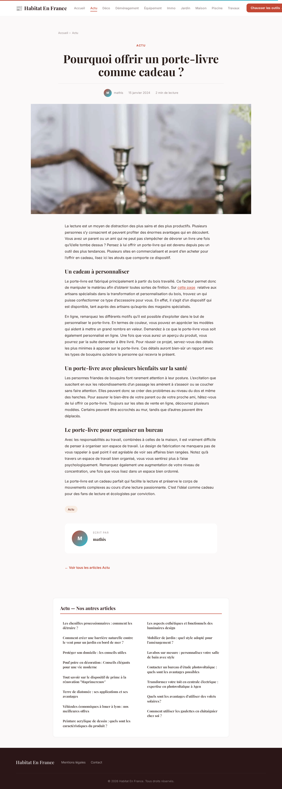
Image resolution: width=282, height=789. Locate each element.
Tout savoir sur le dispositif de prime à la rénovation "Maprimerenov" (94, 679)
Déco (106, 8)
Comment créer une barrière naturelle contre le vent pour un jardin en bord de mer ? (98, 640)
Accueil (79, 8)
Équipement (153, 8)
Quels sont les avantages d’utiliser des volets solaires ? (181, 698)
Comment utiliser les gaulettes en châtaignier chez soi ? (182, 713)
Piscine (217, 8)
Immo (171, 8)
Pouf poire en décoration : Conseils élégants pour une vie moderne (96, 664)
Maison (200, 8)
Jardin (185, 8)
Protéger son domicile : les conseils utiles (94, 652)
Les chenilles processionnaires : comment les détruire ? (97, 625)
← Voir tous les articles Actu (87, 567)
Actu (93, 8)
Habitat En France (41, 7)
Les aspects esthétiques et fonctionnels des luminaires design (180, 625)
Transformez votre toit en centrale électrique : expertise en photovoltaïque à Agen (182, 684)
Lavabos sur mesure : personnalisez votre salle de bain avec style (183, 654)
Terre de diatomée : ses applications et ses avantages (95, 693)
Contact (96, 762)
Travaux (233, 8)
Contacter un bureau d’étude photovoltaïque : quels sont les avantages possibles (182, 669)
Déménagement (127, 8)
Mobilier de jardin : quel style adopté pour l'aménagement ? (179, 640)
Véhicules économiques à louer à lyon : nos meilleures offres (95, 708)
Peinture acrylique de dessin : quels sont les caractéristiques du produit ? (96, 723)
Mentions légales (73, 762)
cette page (186, 287)
